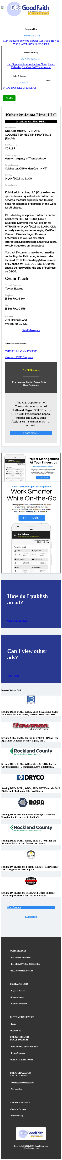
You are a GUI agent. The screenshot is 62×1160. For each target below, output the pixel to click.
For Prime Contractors (20, 958)
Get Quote (44, 40)
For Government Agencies (22, 970)
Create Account (17, 997)
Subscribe (31, 917)
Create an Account (17, 620)
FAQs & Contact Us (14, 87)
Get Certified (29, 67)
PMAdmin (43, 43)
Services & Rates (29, 40)
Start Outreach (11, 40)
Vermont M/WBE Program (21, 351)
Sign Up (9, 98)
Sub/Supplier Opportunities (22, 1082)
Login (48, 80)
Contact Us (15, 1030)
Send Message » (31, 330)
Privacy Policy (17, 1116)
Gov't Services (29, 43)
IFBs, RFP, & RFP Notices (22, 1059)
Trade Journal (43, 67)
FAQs (13, 1024)
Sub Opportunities (17, 64)
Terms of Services (18, 1109)
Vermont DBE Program (19, 357)
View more (13, 675)
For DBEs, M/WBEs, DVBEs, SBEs (25, 964)
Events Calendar (18, 1053)
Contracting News (37, 64)
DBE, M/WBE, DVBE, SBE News (24, 1046)
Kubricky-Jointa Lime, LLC (31, 115)
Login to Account (18, 991)
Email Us (31, 87)
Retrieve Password (19, 1003)
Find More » (14, 907)
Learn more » (31, 433)
